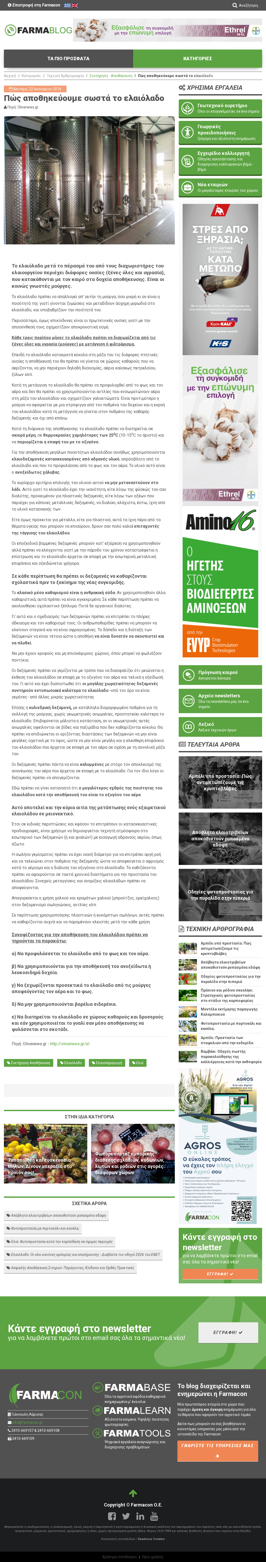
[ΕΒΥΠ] (220, 581)
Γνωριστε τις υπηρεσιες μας (218, 1445)
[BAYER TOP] (167, 30)
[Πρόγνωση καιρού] (220, 675)
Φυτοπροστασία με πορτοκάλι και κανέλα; (44, 1228)
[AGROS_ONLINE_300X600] (218, 1146)
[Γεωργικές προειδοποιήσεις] (220, 132)
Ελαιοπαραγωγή (108, 1063)
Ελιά (139, 1063)
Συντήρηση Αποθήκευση (30, 1063)
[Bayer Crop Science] (220, 430)
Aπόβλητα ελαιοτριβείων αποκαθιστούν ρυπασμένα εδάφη (58, 1215)
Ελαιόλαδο (72, 1063)
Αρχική (10, 76)
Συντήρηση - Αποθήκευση (111, 76)
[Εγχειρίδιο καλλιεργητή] (220, 161)
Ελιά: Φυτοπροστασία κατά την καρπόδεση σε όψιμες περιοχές (61, 1242)
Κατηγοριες (197, 58)
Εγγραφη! (218, 1274)
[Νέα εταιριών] (220, 187)
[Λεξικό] (220, 727)
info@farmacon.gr (27, 1422)
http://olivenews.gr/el (69, 1043)
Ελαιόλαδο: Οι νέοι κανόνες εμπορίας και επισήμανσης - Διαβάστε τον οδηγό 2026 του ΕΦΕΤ (85, 1255)
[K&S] (220, 279)
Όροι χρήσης (153, 1557)
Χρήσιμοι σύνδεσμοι (119, 1557)
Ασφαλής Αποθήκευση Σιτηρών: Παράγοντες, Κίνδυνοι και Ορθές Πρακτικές (72, 1268)
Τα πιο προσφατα (68, 58)
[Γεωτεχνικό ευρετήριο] (220, 108)
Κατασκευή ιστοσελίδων (118, 1539)
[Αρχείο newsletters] (220, 701)
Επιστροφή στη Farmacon (35, 5)
